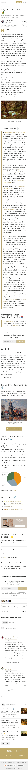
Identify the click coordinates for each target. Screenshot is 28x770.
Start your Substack (10, 765)
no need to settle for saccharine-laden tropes (9, 723)
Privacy (13, 762)
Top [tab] (3, 704)
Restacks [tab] (11, 622)
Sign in (24, 2)
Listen (24, 21)
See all (4, 743)
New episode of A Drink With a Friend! (15, 132)
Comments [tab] (5, 622)
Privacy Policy (14, 595)
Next (23, 611)
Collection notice (23, 762)
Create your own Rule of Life (13, 501)
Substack (8, 768)
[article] (14, 712)
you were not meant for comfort (10, 735)
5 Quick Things (5, 7)
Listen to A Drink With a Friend (14, 504)
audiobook (16, 326)
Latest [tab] (7, 704)
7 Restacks (19, 601)
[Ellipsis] (26, 637)
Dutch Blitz (14, 299)
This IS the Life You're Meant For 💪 (10, 732)
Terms (17, 762)
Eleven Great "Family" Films (9, 720)
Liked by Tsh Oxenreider (11, 638)
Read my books (10, 507)
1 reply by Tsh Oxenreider (12, 662)
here (14, 490)
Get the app (20, 765)
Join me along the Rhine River (14, 509)
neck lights (14, 295)
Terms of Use (21, 592)
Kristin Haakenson (9, 668)
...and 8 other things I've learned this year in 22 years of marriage (10, 711)
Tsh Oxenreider (9, 20)
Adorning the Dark (8, 321)
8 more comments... (6, 697)
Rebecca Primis (9, 637)
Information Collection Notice (17, 593)
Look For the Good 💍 (8, 709)
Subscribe (19, 2)
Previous (6, 611)
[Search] (25, 704)
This (5, 557)
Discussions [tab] (13, 704)
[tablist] (8, 622)
